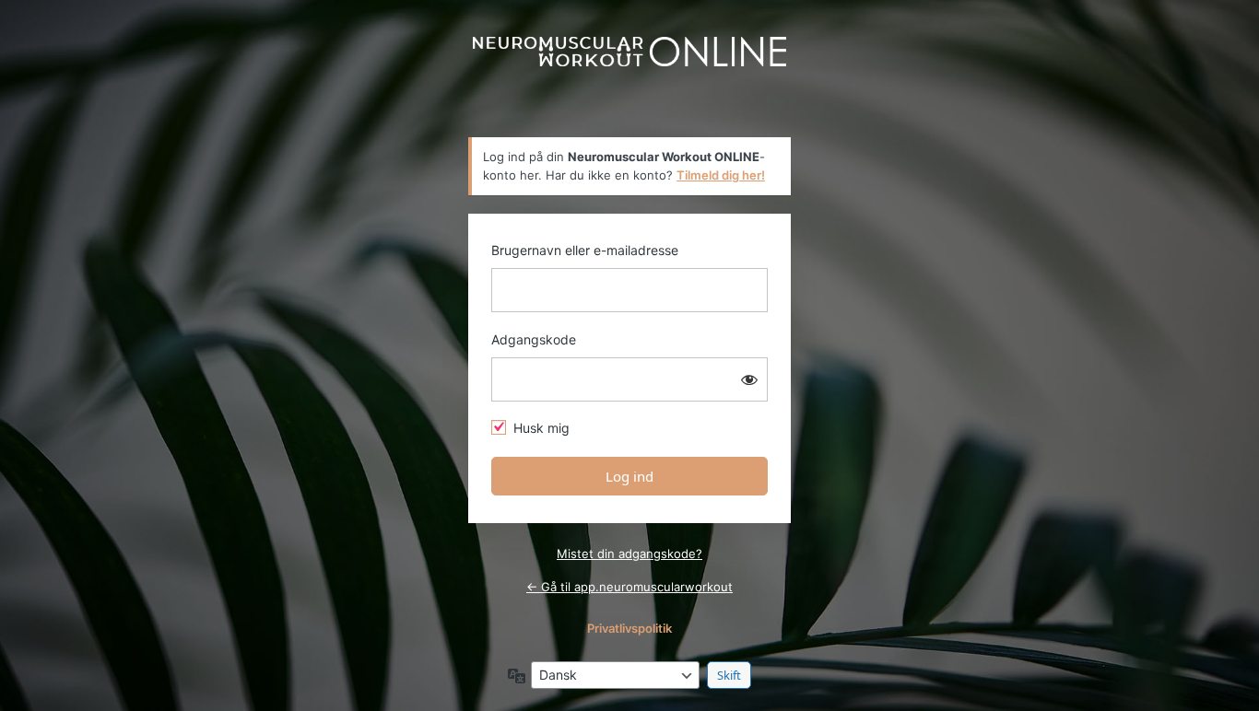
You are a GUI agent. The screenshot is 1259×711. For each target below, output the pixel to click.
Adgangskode (533, 339)
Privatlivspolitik (629, 628)
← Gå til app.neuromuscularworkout (629, 586)
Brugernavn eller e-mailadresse (584, 250)
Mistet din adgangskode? (629, 553)
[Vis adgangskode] (749, 379)
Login (629, 75)
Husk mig (541, 428)
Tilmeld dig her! (721, 175)
